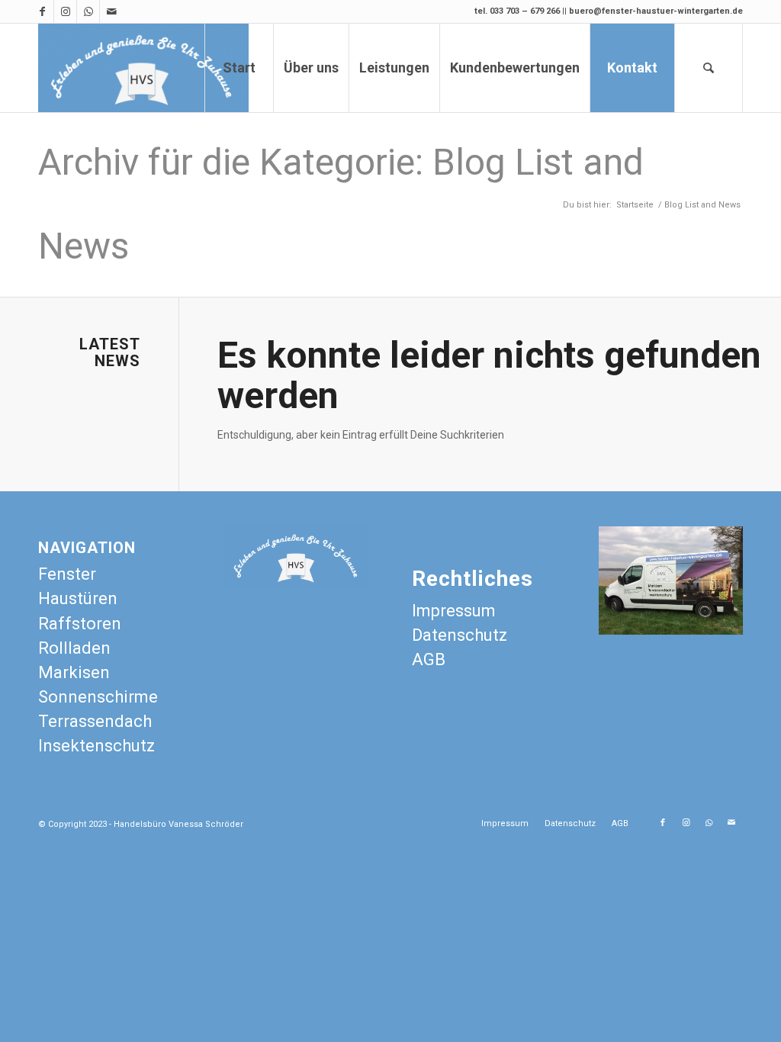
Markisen (74, 672)
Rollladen (74, 648)
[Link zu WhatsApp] (88, 11)
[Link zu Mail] (111, 11)
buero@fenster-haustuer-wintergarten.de (656, 11)
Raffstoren (79, 623)
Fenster (67, 574)
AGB (428, 659)
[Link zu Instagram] (65, 11)
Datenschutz (459, 635)
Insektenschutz (96, 745)
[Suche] (708, 68)
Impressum (454, 610)
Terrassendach (95, 721)
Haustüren (77, 598)
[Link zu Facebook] (42, 11)
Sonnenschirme (98, 696)
